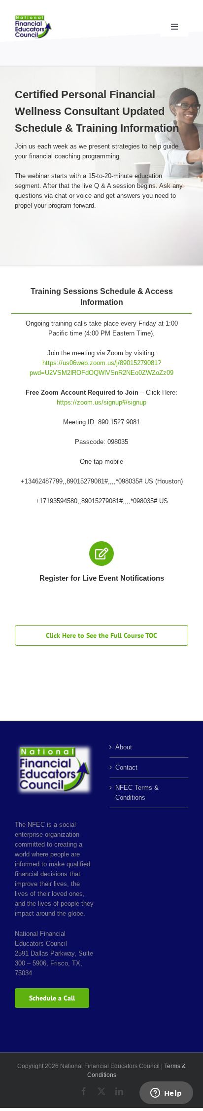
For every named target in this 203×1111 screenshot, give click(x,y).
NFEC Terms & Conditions (137, 792)
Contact (126, 767)
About (123, 747)
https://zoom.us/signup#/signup (101, 402)
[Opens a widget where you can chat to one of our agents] (166, 1093)
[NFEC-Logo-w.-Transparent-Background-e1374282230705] (33, 18)
